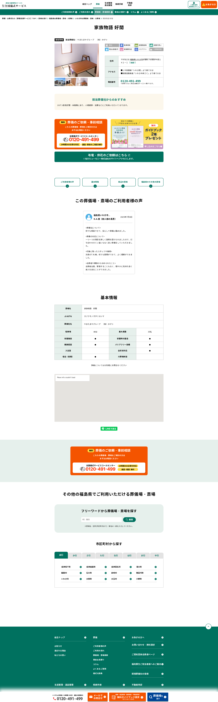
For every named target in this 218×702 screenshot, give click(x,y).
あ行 (61, 555)
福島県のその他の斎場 (150, 182)
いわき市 (65, 579)
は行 (129, 555)
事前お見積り (120, 12)
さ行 (88, 555)
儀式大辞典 (97, 673)
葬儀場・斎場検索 (102, 12)
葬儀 (98, 4)
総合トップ (87, 4)
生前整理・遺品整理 (63, 684)
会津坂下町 (66, 567)
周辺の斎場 (123, 182)
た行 (102, 555)
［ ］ (132, 62)
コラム (133, 12)
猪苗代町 (140, 573)
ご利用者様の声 (67, 12)
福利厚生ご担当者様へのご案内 (146, 664)
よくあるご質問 (147, 12)
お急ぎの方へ (138, 637)
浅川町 (139, 567)
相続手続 (119, 4)
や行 (157, 555)
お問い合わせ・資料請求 (143, 645)
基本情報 (95, 182)
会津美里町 (91, 567)
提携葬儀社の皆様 (140, 673)
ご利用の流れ (84, 12)
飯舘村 (64, 573)
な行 (116, 555)
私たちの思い (60, 655)
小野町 (139, 579)
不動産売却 (130, 4)
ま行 (143, 555)
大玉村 (114, 579)
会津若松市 (116, 567)
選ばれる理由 (60, 651)
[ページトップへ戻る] (208, 627)
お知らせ (58, 646)
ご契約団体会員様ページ (143, 654)
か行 (75, 555)
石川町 (89, 573)
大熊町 (89, 579)
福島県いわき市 (136, 59)
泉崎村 (114, 573)
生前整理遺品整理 (108, 4)
